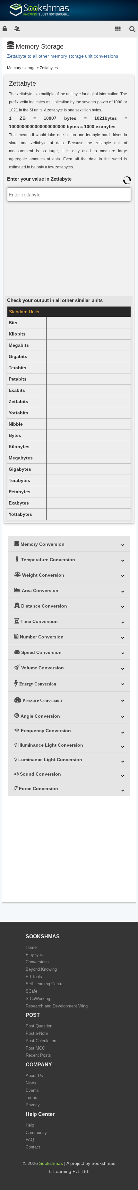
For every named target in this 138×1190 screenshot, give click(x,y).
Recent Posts (38, 1055)
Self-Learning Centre (45, 983)
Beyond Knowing (41, 969)
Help (30, 1125)
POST (33, 1015)
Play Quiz (35, 954)
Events (32, 1090)
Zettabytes (49, 68)
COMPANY (39, 1064)
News (31, 1083)
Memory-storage (21, 68)
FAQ (30, 1139)
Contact (33, 1147)
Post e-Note (37, 1033)
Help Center (40, 1114)
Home (31, 947)
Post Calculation (41, 1040)
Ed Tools (34, 976)
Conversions (37, 961)
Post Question (39, 1026)
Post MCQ (35, 1048)
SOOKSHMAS (43, 936)
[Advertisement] (69, 248)
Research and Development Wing (57, 1006)
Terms (31, 1097)
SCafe (31, 991)
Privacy (33, 1104)
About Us (34, 1075)
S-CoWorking (38, 998)
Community (36, 1132)
